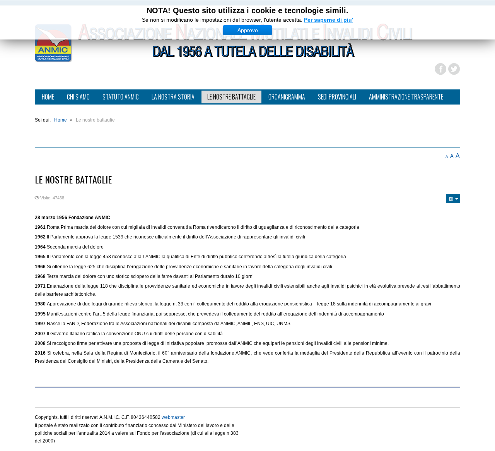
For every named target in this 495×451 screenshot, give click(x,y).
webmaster (173, 417)
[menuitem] (48, 98)
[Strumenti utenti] (453, 198)
